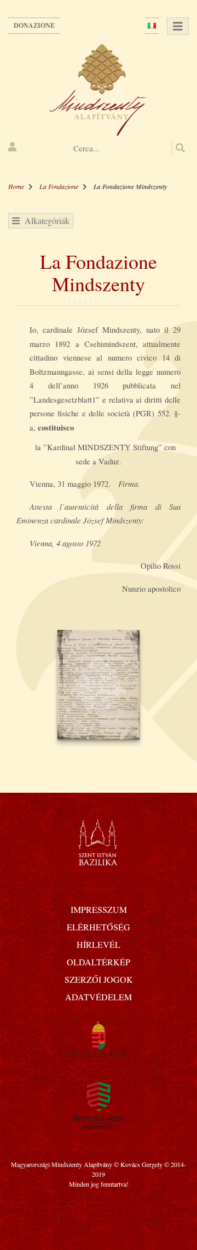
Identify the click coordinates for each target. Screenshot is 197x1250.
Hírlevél (98, 944)
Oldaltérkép (98, 962)
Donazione (34, 25)
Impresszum (99, 909)
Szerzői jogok (99, 979)
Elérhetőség (98, 927)
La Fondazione (58, 186)
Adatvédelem (98, 997)
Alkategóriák (44, 220)
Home (16, 186)
